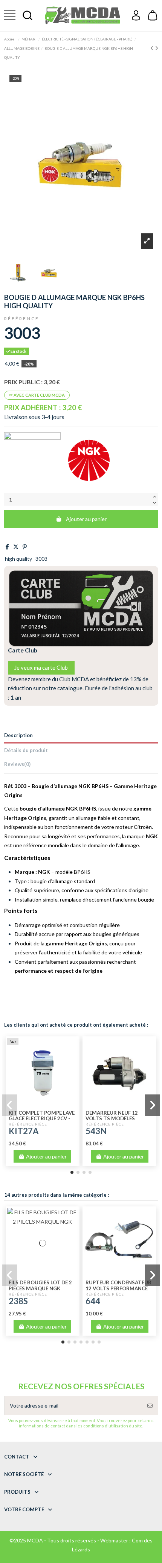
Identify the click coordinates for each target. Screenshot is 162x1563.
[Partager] (7, 546)
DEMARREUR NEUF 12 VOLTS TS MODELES (112, 1116)
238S (18, 1301)
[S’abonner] (150, 1405)
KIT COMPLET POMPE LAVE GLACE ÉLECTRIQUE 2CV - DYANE (42, 1119)
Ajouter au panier (86, 519)
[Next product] (156, 48)
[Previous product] (152, 48)
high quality (18, 558)
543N (96, 1131)
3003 (41, 558)
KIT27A (24, 1131)
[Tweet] (15, 546)
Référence (21, 318)
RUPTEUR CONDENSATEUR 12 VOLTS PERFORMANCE (118, 1285)
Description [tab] (18, 735)
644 (93, 1301)
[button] (71, 1172)
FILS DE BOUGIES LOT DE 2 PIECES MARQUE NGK (40, 1285)
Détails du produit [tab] (26, 750)
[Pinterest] (25, 546)
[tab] (81, 765)
